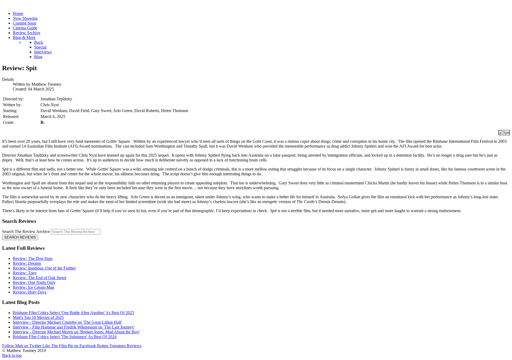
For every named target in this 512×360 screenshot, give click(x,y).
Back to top (12, 355)
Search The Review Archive (26, 231)
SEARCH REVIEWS (20, 237)
